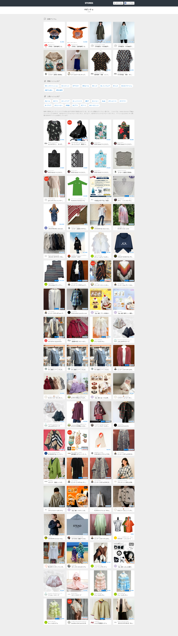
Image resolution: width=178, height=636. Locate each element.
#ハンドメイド (77, 101)
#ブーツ (83, 105)
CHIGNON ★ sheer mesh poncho (104, 228)
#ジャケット (65, 86)
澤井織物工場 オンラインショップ (126, 227)
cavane (96, 508)
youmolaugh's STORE (99, 44)
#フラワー (123, 101)
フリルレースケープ (53, 595)
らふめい (96, 283)
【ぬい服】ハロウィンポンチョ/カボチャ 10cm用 (85, 510)
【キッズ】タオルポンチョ (78, 567)
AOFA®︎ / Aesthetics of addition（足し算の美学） (83, 255)
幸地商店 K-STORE (98, 452)
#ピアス (75, 105)
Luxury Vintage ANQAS (54, 452)
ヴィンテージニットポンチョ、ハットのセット (107, 285)
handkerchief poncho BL (78, 623)
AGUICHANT (74, 593)
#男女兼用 (59, 90)
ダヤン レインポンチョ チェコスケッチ (129, 200)
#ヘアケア (48, 105)
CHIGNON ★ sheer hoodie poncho (58, 538)
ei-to (49, 508)
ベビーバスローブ (76, 595)
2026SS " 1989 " (76, 257)
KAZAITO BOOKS (52, 72)
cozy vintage (74, 283)
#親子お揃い (49, 90)
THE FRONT (51, 283)
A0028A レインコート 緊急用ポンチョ (129, 538)
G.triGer (96, 311)
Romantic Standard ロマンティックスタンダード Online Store (133, 339)
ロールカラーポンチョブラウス (80, 74)
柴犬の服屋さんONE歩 (76, 452)
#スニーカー (58, 105)
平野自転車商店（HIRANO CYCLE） (79, 142)
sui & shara (74, 311)
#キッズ (94, 86)
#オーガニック (94, 105)
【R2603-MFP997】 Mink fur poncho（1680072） (63, 257)
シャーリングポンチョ (100, 567)
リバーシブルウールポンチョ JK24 (104, 426)
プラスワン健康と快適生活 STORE (79, 396)
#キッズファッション (51, 86)
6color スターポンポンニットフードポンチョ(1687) (62, 398)
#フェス (115, 86)
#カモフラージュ (126, 86)
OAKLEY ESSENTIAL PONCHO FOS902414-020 (132, 257)
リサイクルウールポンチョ (55, 510)
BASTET (96, 227)
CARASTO (96, 621)
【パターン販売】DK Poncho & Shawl (82, 228)
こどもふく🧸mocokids (53, 396)
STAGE (73, 72)
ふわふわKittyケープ (123, 341)
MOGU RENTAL (98, 255)
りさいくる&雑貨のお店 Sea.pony (126, 537)
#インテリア (65, 101)
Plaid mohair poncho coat (79, 313)
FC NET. (119, 255)
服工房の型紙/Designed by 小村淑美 (57, 368)
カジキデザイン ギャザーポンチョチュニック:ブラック (63, 144)
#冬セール (86, 86)
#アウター (76, 86)
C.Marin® (73, 565)
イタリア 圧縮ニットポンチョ (56, 482)
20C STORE (50, 227)
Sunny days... (97, 142)
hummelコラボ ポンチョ (78, 200)
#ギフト (55, 101)
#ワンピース (112, 101)
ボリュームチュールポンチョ (102, 257)
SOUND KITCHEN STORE (77, 537)
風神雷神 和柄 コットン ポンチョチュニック (108, 74)
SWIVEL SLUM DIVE (99, 72)
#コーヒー (95, 101)
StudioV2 (50, 480)
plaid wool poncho (123, 426)
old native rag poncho (54, 341)
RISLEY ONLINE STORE (53, 255)
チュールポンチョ (99, 341)
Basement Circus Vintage (54, 339)
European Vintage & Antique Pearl (103, 424)
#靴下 (87, 101)
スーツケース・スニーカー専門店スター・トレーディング (108, 198)
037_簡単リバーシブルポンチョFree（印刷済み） (108, 369)
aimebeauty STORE (122, 480)
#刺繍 (67, 105)
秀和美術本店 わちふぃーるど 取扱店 (130, 198)
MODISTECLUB (52, 565)
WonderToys (51, 44)
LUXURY (73, 339)
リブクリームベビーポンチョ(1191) (128, 398)
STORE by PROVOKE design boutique (80, 621)
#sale (103, 101)
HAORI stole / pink (123, 228)
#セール (47, 101)
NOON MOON (51, 198)
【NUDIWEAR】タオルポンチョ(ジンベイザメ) (61, 228)
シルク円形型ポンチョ (100, 623)
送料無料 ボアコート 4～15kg (79, 454)
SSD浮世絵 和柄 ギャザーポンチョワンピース (131, 74)
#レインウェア (105, 86)
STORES (85, 2)
